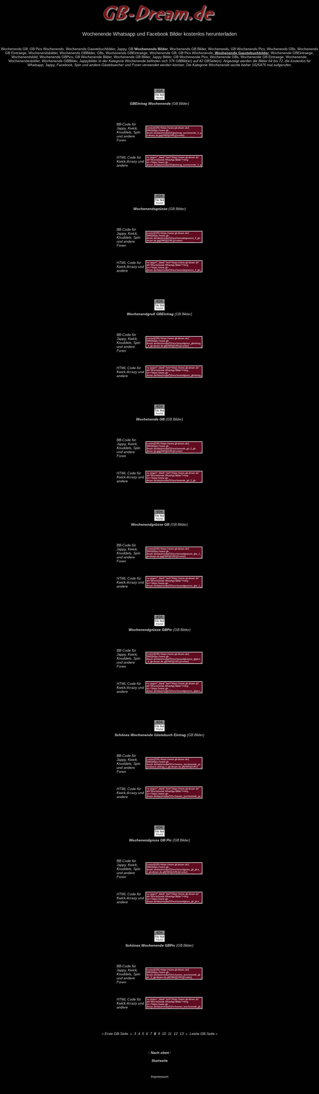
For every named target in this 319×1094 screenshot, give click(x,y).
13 (182, 1034)
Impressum (159, 1077)
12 (176, 1034)
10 (164, 1034)
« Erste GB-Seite (115, 1034)
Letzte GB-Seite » (204, 1034)
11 (170, 1034)
